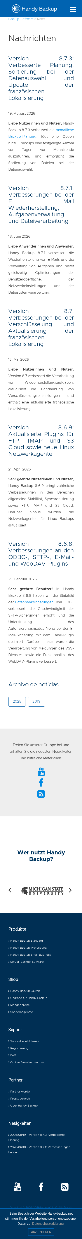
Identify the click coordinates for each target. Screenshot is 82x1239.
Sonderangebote (21, 1012)
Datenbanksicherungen (34, 602)
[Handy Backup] (34, 9)
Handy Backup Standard (26, 940)
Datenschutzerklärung (48, 1223)
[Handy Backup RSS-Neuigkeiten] (64, 1187)
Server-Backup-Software (26, 961)
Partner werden (20, 1091)
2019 (36, 701)
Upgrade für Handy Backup (28, 998)
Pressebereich (19, 1098)
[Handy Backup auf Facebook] (41, 1187)
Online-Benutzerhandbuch (27, 1062)
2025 (17, 701)
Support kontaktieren (24, 1041)
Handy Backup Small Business (30, 954)
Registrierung (18, 1048)
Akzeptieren (41, 1232)
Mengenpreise (19, 1005)
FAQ (12, 1055)
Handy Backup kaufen (24, 991)
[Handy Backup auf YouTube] (17, 1187)
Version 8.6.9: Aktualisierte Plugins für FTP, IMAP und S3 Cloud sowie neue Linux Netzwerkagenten (41, 441)
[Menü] (73, 9)
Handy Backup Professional (28, 947)
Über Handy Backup (23, 1105)
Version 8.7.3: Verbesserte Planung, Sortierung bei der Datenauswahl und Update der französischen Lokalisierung (41, 78)
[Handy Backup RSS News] (41, 794)
